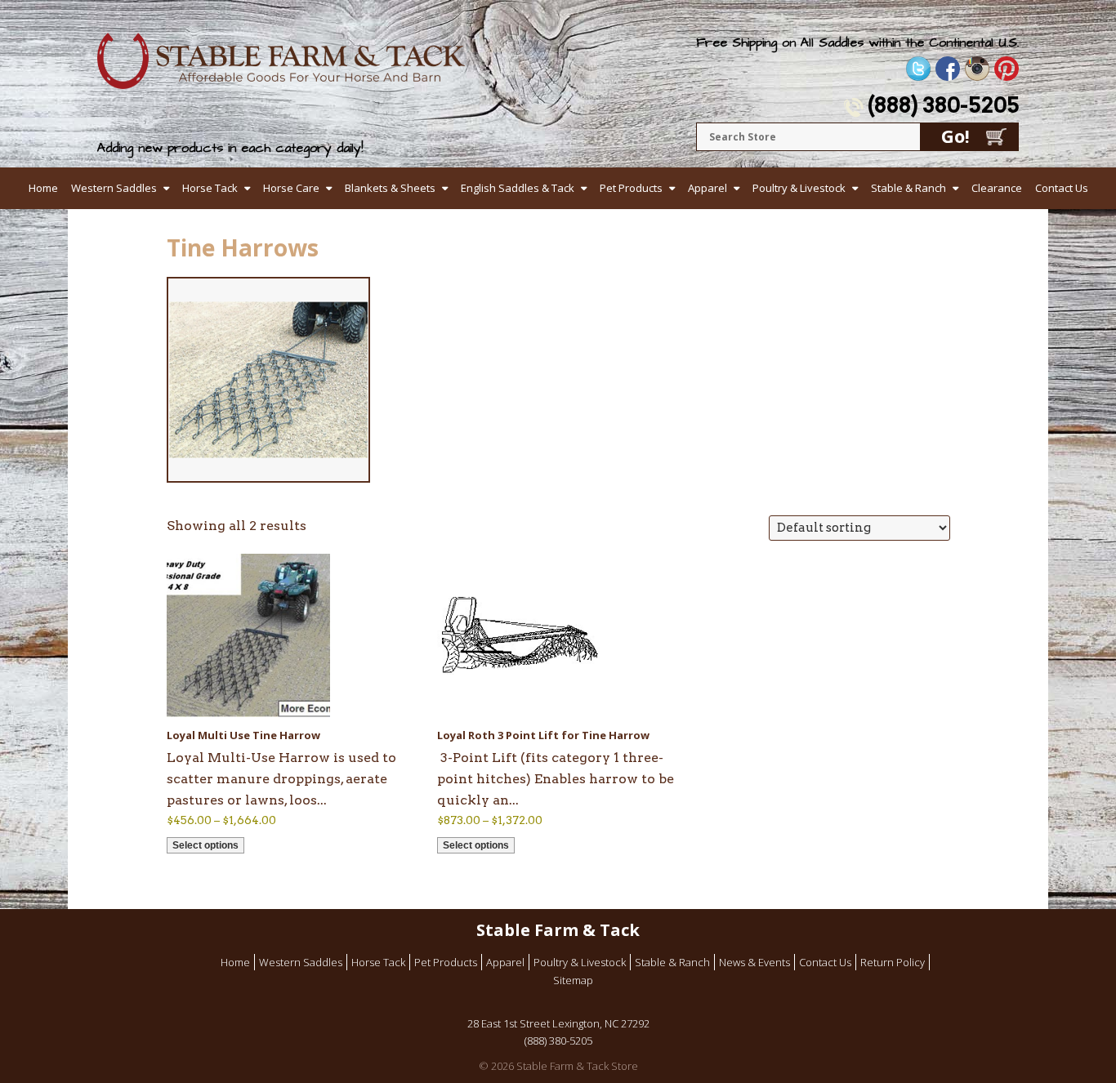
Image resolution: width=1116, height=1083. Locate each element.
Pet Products (631, 187)
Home (43, 187)
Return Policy (892, 962)
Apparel (707, 187)
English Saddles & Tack (517, 187)
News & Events (754, 962)
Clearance (996, 187)
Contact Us (1061, 187)
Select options (205, 845)
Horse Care (291, 187)
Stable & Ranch (908, 187)
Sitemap (573, 980)
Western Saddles (114, 187)
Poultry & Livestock (799, 187)
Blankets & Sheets (390, 187)
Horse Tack (210, 187)
